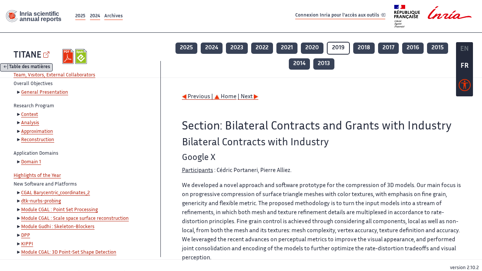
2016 (413, 48)
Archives (113, 16)
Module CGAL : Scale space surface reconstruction (75, 218)
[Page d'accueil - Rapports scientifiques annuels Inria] (37, 16)
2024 (95, 16)
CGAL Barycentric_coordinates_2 (55, 193)
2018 (364, 48)
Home (228, 96)
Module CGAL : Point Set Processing (59, 210)
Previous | (200, 96)
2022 (262, 48)
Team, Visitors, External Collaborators (54, 75)
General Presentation (44, 92)
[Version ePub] (81, 56)
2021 (287, 48)
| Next (246, 96)
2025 (80, 16)
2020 (312, 48)
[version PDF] (69, 56)
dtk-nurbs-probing (41, 201)
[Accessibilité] (464, 87)
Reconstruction (37, 140)
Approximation (37, 131)
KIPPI (27, 244)
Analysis (30, 123)
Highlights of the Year (37, 176)
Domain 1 (31, 162)
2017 (388, 48)
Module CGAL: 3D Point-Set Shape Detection (68, 252)
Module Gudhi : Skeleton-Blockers (58, 227)
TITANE (27, 55)
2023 (236, 48)
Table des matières (29, 67)
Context (29, 115)
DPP (25, 235)
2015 (438, 48)
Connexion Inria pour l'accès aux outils (337, 16)
